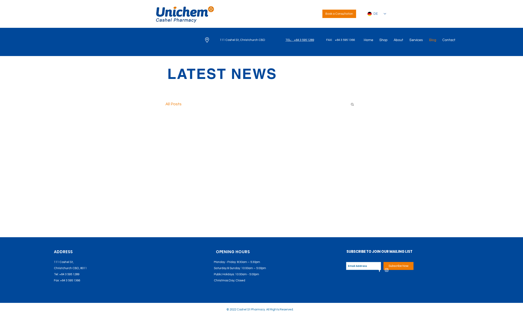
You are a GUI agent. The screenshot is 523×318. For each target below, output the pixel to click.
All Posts (173, 104)
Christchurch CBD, (67, 268)
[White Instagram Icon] (386, 270)
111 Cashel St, (64, 262)
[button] (352, 104)
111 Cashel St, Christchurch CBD (242, 40)
